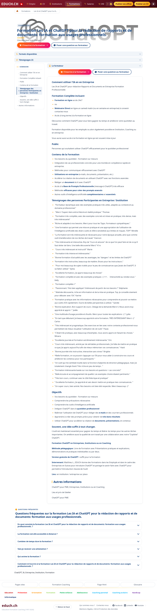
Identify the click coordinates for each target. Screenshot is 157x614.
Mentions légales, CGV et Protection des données (98, 609)
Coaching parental (100, 592)
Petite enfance (66, 592)
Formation (50, 592)
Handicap (136, 592)
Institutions (57, 4)
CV (44, 4)
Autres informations (26, 105)
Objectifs (23, 96)
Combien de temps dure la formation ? (35, 541)
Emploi (32, 4)
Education (9, 592)
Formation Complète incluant (30, 78)
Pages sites (20, 584)
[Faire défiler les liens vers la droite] (107, 4)
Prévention (22, 592)
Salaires (90, 4)
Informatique (10, 597)
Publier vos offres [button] (123, 4)
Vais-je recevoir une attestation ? (33, 549)
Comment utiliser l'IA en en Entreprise (30, 74)
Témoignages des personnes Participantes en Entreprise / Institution (30, 91)
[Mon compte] (153, 4)
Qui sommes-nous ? (87, 605)
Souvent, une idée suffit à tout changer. (29, 101)
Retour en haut (64, 607)
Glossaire (138, 584)
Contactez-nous (102, 605)
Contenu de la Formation (29, 85)
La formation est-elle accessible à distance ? (38, 534)
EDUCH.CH (12, 4)
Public (22, 82)
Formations (74, 4)
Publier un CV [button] (142, 4)
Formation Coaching (61, 584)
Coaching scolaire (120, 592)
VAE (102, 4)
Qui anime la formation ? (29, 556)
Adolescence (82, 592)
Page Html (101, 584)
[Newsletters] (111, 4)
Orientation (37, 592)
